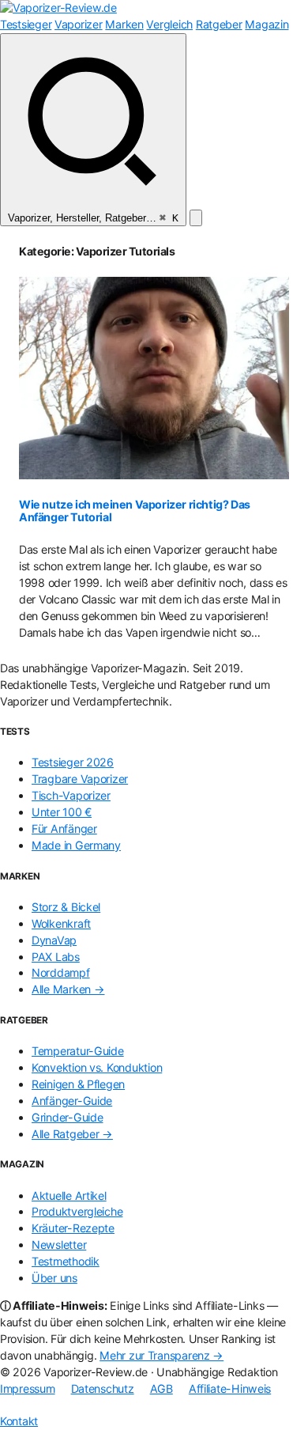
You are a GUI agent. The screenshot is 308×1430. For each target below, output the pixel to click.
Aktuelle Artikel (69, 1195)
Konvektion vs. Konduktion (97, 1067)
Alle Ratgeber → (72, 1134)
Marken (124, 24)
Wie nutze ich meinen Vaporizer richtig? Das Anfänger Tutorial (134, 510)
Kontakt (19, 1421)
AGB (161, 1388)
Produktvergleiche (77, 1211)
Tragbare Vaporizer (80, 778)
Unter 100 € (62, 812)
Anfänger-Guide (72, 1100)
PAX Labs (56, 956)
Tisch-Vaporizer (71, 795)
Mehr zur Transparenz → (161, 1355)
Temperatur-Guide (78, 1050)
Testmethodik (66, 1261)
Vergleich (169, 24)
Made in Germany (76, 845)
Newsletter (59, 1244)
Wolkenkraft (61, 923)
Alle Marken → (68, 989)
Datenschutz (102, 1388)
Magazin (266, 24)
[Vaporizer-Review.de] (58, 7)
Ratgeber (219, 24)
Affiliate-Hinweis (230, 1388)
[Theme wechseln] (196, 218)
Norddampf (61, 972)
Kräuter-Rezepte (73, 1228)
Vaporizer (78, 24)
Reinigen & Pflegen (78, 1084)
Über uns (54, 1277)
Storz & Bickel (66, 907)
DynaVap (54, 940)
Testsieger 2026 (73, 762)
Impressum (27, 1388)
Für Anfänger (64, 828)
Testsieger (25, 24)
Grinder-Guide (67, 1117)
